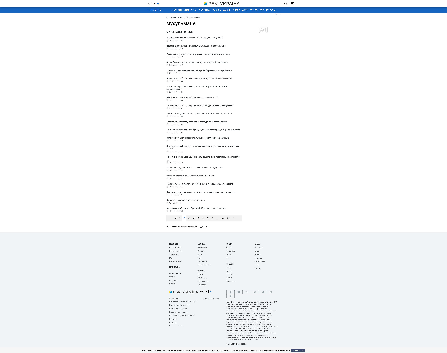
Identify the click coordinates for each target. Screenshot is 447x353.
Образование (203, 281)
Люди (228, 267)
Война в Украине (175, 251)
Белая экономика (205, 265)
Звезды (258, 268)
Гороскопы (230, 281)
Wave (245, 10)
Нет (207, 227)
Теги (181, 17)
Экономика (173, 254)
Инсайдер (258, 247)
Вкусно (229, 278)
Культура (258, 258)
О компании (174, 298)
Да (201, 227)
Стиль (257, 251)
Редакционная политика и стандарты (183, 302)
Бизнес (217, 10)
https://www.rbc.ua (232, 309)
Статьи (172, 277)
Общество (202, 285)
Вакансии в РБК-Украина (178, 326)
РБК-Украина (171, 17)
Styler (253, 10)
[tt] (230, 296)
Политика (204, 10)
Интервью (173, 280)
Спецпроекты (267, 10)
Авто (200, 254)
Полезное (230, 274)
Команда (172, 322)
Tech (199, 258)
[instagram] (255, 292)
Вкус (257, 265)
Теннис (229, 254)
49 (222, 218)
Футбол (229, 247)
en (154, 4)
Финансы (201, 251)
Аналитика (190, 10)
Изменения (202, 278)
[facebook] (230, 292)
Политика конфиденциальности (181, 315)
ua (149, 4)
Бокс (228, 258)
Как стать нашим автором (179, 305)
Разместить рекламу (211, 298)
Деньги (200, 274)
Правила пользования (178, 309)
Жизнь (227, 10)
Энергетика (202, 261)
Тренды (229, 271)
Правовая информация (178, 312)
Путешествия (260, 261)
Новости (177, 10)
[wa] (271, 292)
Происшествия (175, 261)
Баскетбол (230, 251)
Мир (171, 258)
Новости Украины (176, 247)
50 (228, 218)
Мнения (172, 284)
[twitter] (246, 292)
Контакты (173, 319)
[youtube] (238, 292)
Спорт (236, 10)
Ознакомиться (284, 350)
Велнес (257, 254)
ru (158, 4)
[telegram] (263, 292)
